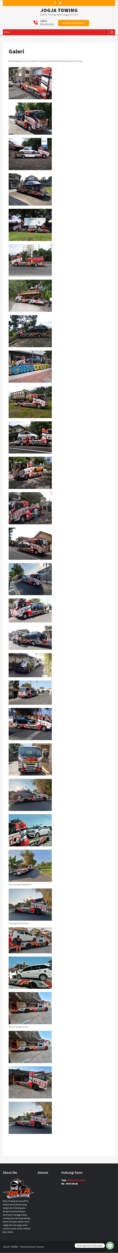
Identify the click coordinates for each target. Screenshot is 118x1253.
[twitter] (60, 3)
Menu (7, 32)
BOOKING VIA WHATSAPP (73, 23)
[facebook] (55, 3)
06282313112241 (76, 1180)
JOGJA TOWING (59, 10)
